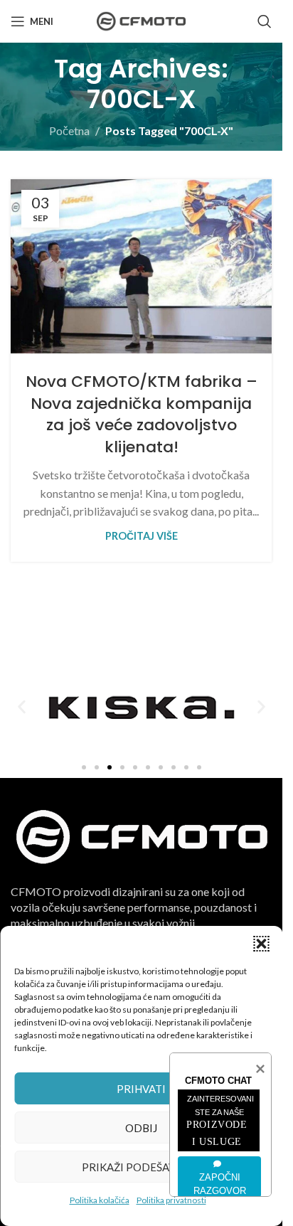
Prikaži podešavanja (141, 1167)
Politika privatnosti (171, 1200)
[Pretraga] (264, 21)
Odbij (141, 1127)
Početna (69, 130)
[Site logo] (141, 19)
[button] (261, 944)
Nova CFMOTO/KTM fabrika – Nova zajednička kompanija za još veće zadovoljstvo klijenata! (141, 414)
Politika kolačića (99, 1200)
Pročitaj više (141, 536)
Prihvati (141, 1088)
